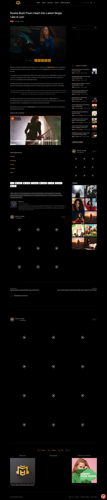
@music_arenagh (19, 216)
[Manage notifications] (104, 497)
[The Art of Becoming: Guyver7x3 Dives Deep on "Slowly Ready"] (91, 217)
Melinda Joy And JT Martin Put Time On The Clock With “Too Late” (81, 84)
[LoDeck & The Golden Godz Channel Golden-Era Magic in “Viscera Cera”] (94, 127)
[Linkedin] (88, 3)
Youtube (12, 164)
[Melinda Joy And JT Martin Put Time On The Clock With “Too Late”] (94, 85)
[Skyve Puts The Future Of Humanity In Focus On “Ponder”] (94, 71)
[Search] (95, 27)
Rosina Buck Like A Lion (28, 195)
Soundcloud (13, 160)
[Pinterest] (42, 60)
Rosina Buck (51, 67)
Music (12, 21)
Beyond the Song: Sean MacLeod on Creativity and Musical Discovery (80, 91)
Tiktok (11, 172)
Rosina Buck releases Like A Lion (55, 195)
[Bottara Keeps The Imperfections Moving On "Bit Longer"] (78, 217)
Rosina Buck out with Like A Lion (41, 195)
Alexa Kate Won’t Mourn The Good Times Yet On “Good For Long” (81, 77)
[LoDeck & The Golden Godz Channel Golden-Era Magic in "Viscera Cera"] (78, 243)
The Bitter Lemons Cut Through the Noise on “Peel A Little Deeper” (80, 119)
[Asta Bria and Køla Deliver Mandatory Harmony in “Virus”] (94, 113)
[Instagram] (85, 3)
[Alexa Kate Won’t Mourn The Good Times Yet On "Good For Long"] (91, 191)
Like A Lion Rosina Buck (49, 193)
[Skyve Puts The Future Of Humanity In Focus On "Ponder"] (78, 191)
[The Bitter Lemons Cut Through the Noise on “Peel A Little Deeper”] (94, 120)
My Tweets (74, 145)
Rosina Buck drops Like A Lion (16, 195)
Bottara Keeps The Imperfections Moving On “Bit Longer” (79, 98)
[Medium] (91, 3)
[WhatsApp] (45, 60)
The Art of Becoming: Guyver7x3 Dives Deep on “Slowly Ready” (80, 105)
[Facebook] (82, 3)
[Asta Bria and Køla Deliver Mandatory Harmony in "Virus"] (78, 230)
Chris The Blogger (79, 108)
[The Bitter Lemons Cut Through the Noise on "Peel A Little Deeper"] (91, 230)
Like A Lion (16, 193)
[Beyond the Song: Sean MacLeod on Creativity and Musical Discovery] (94, 92)
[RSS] (59, 450)
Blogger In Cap (78, 136)
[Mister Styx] (13, 206)
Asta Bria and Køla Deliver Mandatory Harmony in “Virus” (80, 112)
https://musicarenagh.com (23, 204)
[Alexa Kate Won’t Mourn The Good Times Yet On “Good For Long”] (94, 78)
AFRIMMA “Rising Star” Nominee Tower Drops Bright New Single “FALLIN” (81, 133)
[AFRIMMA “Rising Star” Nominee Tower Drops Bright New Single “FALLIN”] (94, 134)
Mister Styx (21, 202)
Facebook (12, 156)
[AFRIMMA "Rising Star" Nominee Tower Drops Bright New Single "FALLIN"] (91, 243)
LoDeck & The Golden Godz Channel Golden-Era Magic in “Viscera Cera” (80, 126)
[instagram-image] (19, 229)
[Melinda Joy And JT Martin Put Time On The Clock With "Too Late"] (78, 204)
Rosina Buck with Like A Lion (16, 197)
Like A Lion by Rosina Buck (25, 193)
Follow (63, 217)
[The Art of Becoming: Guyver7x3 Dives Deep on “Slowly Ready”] (94, 106)
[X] (94, 3)
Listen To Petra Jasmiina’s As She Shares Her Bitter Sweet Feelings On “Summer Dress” (77, 290)
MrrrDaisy (77, 72)
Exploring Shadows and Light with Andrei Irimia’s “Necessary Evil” (24, 290)
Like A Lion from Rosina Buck (37, 193)
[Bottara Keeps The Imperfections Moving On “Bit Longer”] (94, 99)
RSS (62, 450)
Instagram (12, 168)
